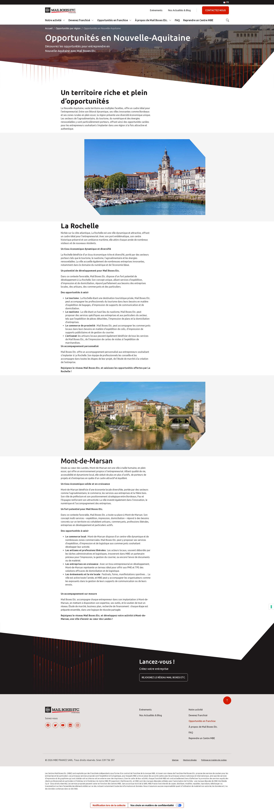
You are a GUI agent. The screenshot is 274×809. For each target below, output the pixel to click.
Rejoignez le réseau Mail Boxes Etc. (163, 677)
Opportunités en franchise (112, 20)
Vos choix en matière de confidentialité (152, 805)
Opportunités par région (68, 28)
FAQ (177, 20)
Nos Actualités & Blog (179, 10)
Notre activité (53, 20)
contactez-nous (215, 10)
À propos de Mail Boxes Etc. (151, 20)
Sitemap (175, 760)
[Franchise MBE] (61, 10)
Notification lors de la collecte (109, 805)
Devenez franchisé (79, 20)
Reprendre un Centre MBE (198, 20)
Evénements (156, 10)
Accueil (49, 28)
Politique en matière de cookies (214, 760)
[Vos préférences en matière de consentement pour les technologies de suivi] (271, 606)
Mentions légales (190, 760)
